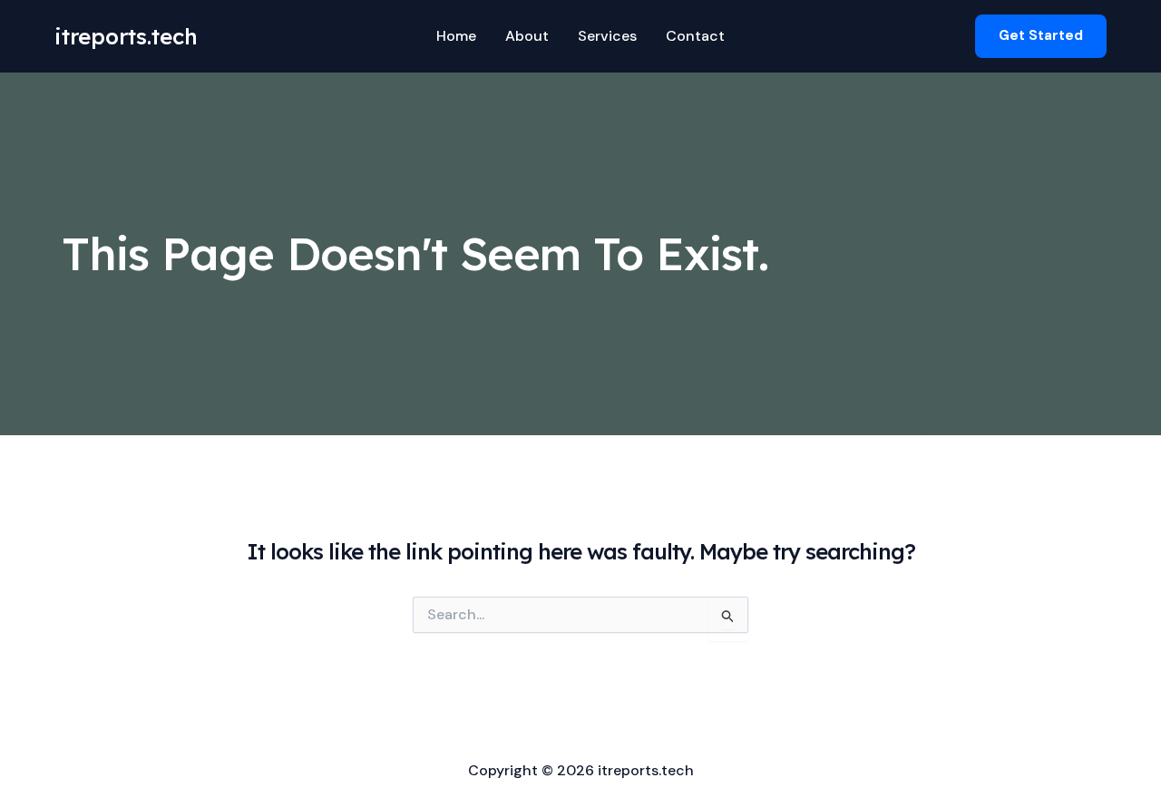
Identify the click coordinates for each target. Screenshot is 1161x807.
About (527, 35)
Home (456, 35)
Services (607, 35)
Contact (695, 35)
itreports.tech (126, 36)
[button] (1041, 36)
